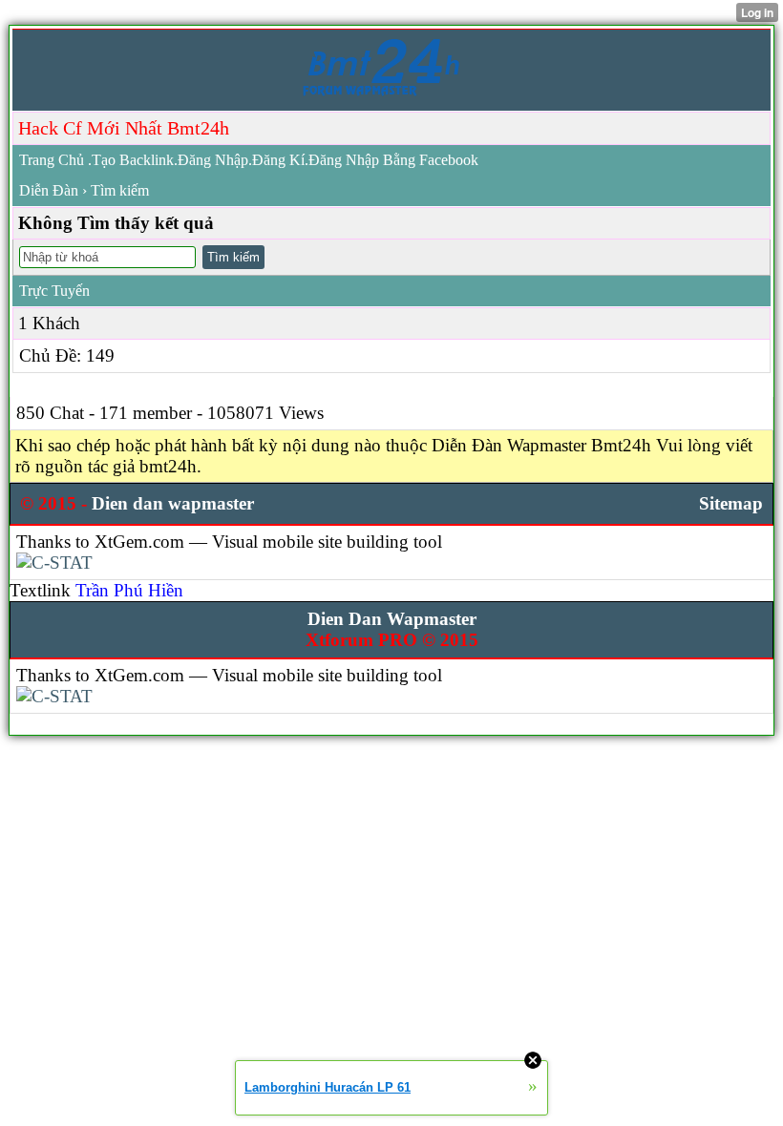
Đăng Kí (278, 160)
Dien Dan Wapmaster (391, 619)
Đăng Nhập (213, 160)
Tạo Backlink (133, 160)
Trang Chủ (51, 160)
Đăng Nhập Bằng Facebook (393, 160)
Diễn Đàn (48, 190)
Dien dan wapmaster (173, 503)
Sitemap (731, 503)
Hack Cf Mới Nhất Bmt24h (123, 127)
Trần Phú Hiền (129, 590)
